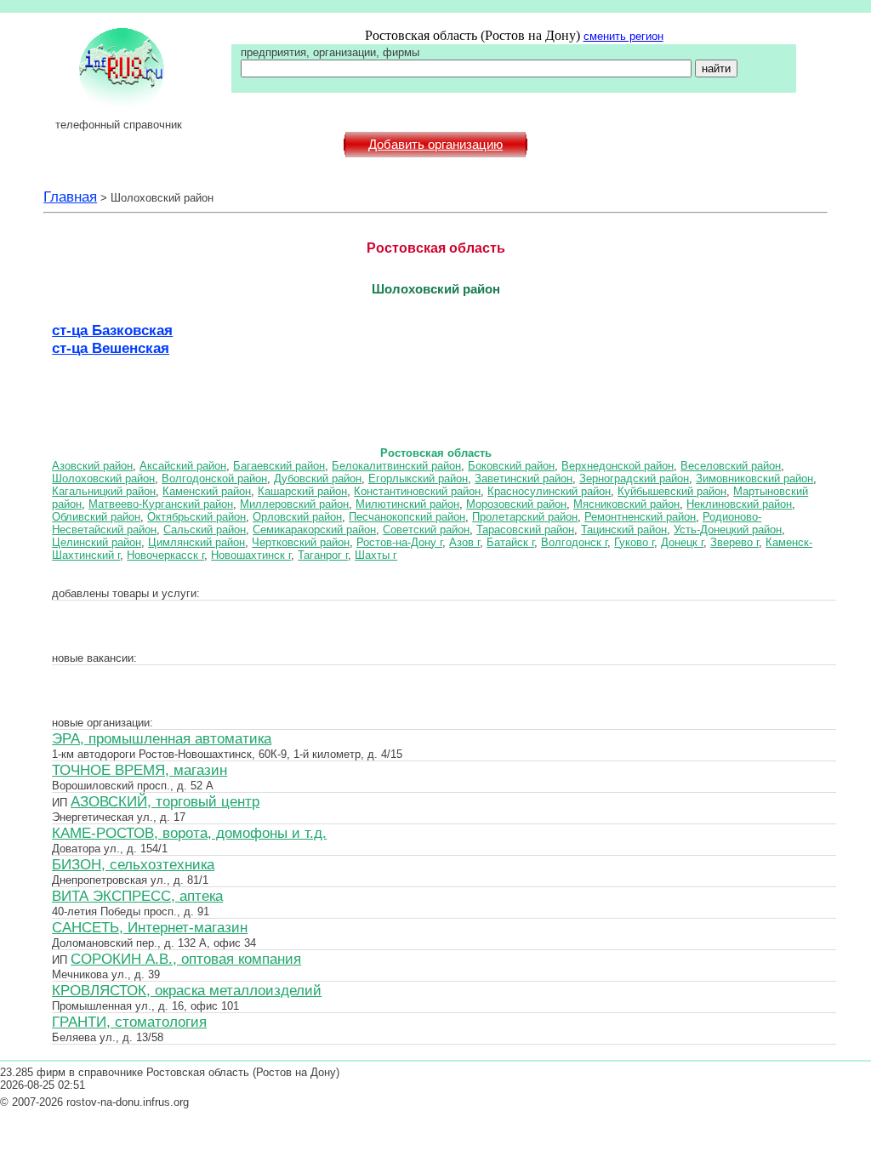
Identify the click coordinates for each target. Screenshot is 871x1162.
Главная (70, 196)
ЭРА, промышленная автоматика (161, 738)
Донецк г (682, 542)
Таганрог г (323, 555)
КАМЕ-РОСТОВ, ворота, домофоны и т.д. (189, 832)
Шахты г (376, 555)
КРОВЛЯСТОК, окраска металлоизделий (187, 990)
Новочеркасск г (165, 555)
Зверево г (734, 542)
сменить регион (623, 36)
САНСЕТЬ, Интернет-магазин (150, 927)
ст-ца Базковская (112, 330)
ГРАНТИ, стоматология (129, 1021)
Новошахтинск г (251, 555)
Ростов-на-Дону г (399, 542)
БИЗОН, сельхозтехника (133, 864)
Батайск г (510, 542)
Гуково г (634, 542)
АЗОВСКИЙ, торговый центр (165, 801)
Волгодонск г (574, 542)
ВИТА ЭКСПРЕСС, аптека (137, 895)
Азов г (464, 542)
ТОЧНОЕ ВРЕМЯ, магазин (139, 769)
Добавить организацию (435, 144)
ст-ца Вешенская (110, 347)
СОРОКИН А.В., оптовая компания (186, 958)
